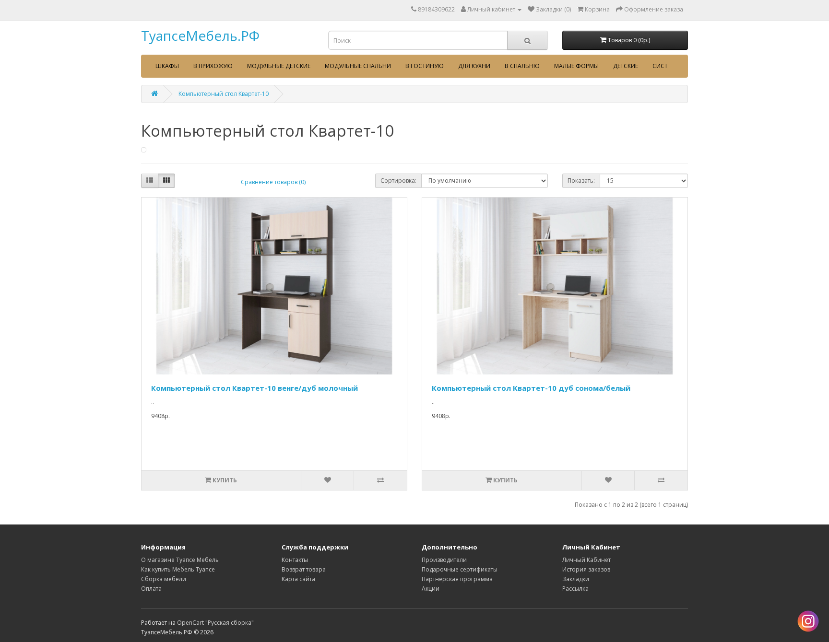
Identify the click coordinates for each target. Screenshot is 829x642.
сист (660, 66)
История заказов (586, 569)
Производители (444, 560)
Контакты (295, 560)
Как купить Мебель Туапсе (178, 569)
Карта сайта (298, 579)
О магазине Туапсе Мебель (180, 560)
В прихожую (213, 66)
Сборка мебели (163, 579)
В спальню (522, 66)
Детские (625, 66)
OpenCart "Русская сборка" (215, 623)
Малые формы (576, 66)
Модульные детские (278, 66)
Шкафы (167, 66)
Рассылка (575, 588)
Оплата (151, 588)
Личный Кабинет (586, 560)
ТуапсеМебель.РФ (200, 35)
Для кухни (474, 66)
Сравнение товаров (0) (273, 182)
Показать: (581, 180)
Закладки (575, 579)
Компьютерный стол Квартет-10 (223, 94)
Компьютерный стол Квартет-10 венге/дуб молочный (254, 388)
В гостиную (424, 66)
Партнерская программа (457, 579)
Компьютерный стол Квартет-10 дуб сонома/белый (531, 388)
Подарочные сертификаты (459, 569)
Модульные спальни (358, 66)
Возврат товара (304, 569)
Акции (430, 588)
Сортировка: (398, 180)
